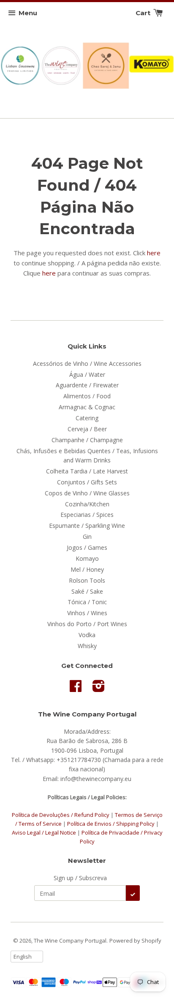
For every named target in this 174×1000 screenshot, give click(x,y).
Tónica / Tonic (87, 602)
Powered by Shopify (135, 940)
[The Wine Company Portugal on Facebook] (75, 689)
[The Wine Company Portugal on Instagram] (98, 689)
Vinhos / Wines (87, 613)
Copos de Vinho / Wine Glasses (87, 493)
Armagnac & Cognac (87, 407)
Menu (28, 13)
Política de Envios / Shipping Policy (111, 823)
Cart (144, 13)
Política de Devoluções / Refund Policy (60, 815)
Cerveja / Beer (87, 429)
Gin (87, 536)
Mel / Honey (87, 569)
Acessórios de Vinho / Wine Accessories (87, 363)
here (153, 253)
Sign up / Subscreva (80, 878)
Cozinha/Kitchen (87, 504)
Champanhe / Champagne (87, 440)
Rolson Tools (87, 580)
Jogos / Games (87, 547)
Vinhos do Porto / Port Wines (87, 624)
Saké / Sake (87, 591)
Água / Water (87, 374)
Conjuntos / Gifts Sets (87, 482)
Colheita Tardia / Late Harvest (87, 471)
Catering (87, 418)
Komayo (87, 558)
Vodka (87, 635)
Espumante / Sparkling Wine (87, 526)
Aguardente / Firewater (87, 385)
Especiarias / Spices (87, 515)
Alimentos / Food (87, 396)
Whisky (87, 646)
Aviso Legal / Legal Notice (44, 832)
